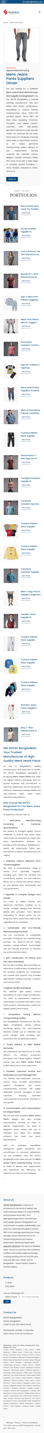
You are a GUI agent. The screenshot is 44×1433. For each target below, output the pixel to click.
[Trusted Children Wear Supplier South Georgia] (11, 439)
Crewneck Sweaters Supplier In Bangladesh (30, 570)
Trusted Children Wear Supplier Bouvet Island (29, 548)
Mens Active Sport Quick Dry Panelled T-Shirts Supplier (30, 208)
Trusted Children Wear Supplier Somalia (29, 638)
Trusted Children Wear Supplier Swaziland (29, 661)
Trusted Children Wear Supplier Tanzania (29, 525)
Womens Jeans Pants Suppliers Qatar (28, 706)
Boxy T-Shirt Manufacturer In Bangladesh (29, 729)
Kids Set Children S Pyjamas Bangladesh (30, 366)
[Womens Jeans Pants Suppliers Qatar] (11, 711)
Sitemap (9, 1422)
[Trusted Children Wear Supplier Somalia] (11, 643)
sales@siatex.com (34, 2)
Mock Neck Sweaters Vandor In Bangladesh (31, 344)
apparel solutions (11, 1246)
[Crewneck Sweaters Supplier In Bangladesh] (11, 575)
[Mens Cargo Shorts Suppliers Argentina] (11, 598)
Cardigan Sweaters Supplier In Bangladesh (30, 480)
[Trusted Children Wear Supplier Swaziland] (11, 666)
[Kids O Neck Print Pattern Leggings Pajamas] (11, 303)
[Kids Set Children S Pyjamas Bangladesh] (11, 371)
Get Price (26, 213)
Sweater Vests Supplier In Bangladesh (28, 616)
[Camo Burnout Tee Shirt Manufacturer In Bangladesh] (11, 258)
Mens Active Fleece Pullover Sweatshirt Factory (30, 412)
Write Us (12, 179)
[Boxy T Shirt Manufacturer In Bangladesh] (11, 734)
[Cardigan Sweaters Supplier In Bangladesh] (11, 485)
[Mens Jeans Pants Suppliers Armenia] (11, 394)
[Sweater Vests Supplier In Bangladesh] (11, 621)
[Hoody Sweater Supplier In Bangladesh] (11, 235)
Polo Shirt (9, 1286)
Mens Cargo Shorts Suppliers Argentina (31, 593)
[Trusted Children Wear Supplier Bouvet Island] (11, 553)
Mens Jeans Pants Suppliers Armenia (30, 389)
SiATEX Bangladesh (12, 1205)
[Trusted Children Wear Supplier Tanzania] (11, 530)
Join (7, 1301)
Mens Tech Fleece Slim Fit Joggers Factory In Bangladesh (30, 321)
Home (5, 22)
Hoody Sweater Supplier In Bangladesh (28, 230)
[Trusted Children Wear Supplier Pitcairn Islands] (11, 689)
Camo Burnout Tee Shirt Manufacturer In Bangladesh (30, 253)
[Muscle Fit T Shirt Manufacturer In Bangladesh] (11, 280)
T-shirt (8, 1282)
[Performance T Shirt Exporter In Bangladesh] (11, 462)
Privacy (17, 1422)
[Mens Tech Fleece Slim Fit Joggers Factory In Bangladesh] (11, 326)
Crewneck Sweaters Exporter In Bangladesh (30, 502)
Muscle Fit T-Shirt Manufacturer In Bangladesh (29, 276)
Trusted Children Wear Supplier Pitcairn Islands (29, 684)
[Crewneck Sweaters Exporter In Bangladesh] (11, 507)
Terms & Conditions (30, 1422)
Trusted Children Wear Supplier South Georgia (29, 434)
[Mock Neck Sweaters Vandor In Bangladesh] (11, 348)
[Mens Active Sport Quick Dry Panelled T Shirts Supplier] (11, 212)
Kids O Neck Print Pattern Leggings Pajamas (29, 298)
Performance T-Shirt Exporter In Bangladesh (29, 457)
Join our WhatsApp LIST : (14, 1293)
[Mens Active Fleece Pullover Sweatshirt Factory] (11, 417)
